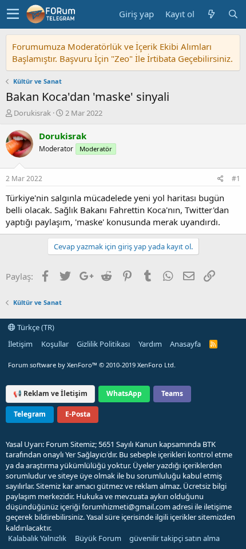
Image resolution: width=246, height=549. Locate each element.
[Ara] (233, 14)
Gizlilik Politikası (103, 344)
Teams (172, 393)
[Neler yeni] (211, 14)
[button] (12, 14)
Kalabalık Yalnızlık (37, 538)
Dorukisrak (32, 113)
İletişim (20, 344)
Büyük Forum (98, 538)
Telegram (30, 414)
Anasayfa (185, 344)
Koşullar (55, 344)
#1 (236, 178)
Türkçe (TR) (34, 327)
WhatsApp (124, 393)
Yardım (150, 344)
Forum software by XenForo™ (92, 364)
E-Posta (77, 414)
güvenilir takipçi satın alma (174, 538)
